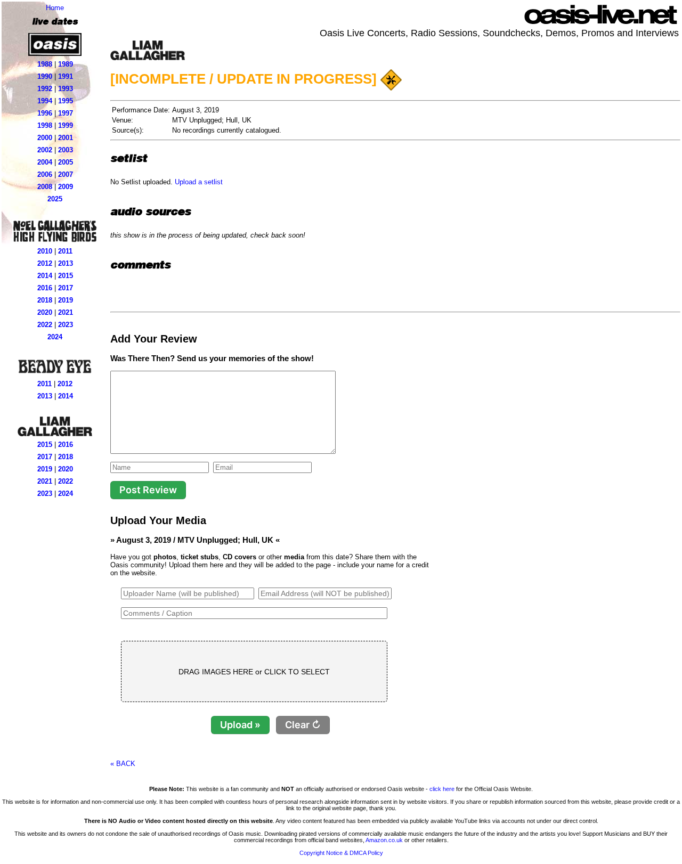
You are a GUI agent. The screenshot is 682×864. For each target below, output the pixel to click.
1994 (44, 101)
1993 (65, 89)
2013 (65, 263)
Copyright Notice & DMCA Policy (341, 853)
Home (55, 8)
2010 (44, 251)
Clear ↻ (303, 724)
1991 (65, 76)
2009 (65, 187)
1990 (44, 76)
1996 (44, 113)
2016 (44, 288)
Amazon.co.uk (384, 840)
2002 (44, 150)
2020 (44, 312)
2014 (44, 276)
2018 (44, 300)
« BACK (122, 764)
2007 (65, 174)
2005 (65, 162)
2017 (65, 288)
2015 (65, 276)
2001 (65, 138)
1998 (44, 125)
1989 (65, 64)
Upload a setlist (199, 182)
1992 (44, 89)
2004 (44, 162)
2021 (65, 312)
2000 (44, 138)
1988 (44, 64)
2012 (44, 263)
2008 (44, 187)
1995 (65, 101)
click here (441, 789)
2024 (54, 337)
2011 (65, 251)
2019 (65, 300)
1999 (65, 125)
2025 (54, 199)
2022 (44, 325)
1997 (65, 113)
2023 (65, 325)
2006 (44, 174)
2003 (65, 150)
